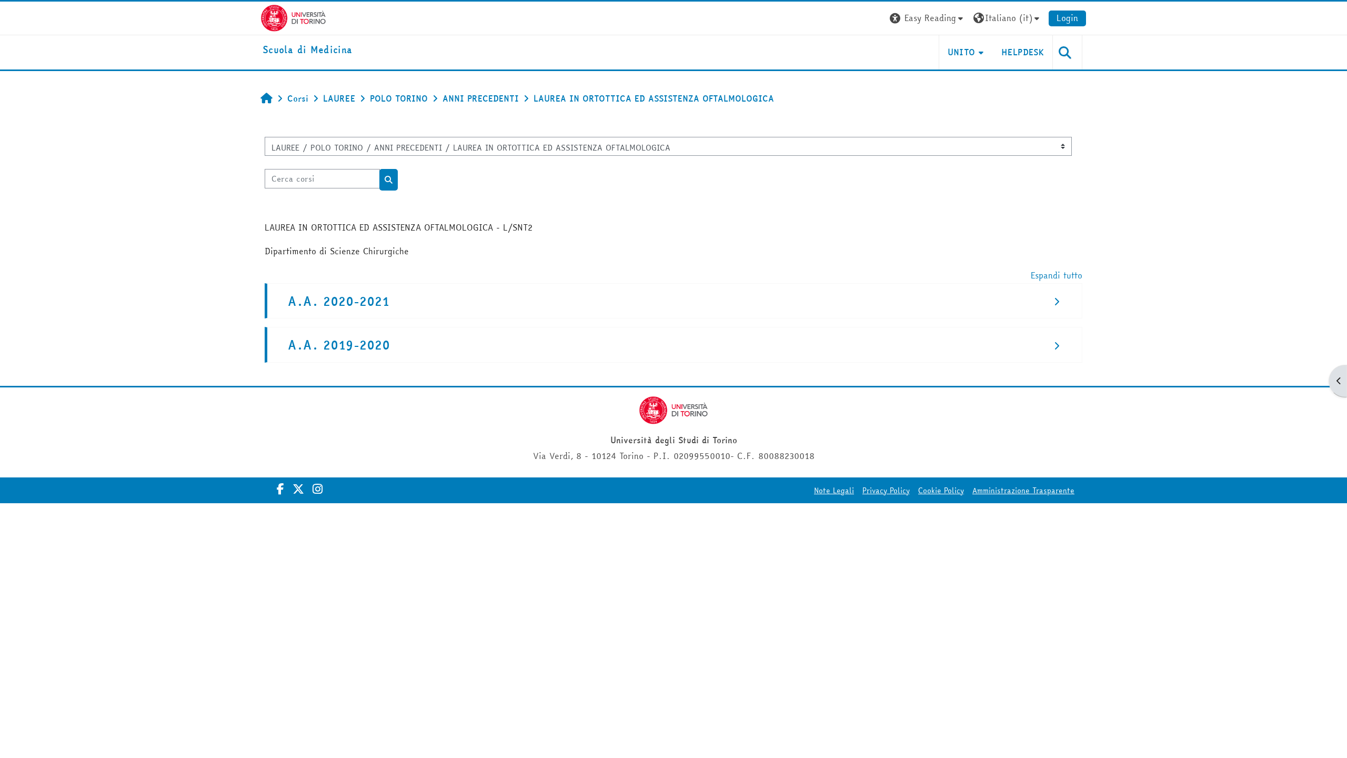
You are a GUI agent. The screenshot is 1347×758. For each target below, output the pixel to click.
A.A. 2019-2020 (339, 345)
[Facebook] (280, 489)
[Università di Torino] (293, 17)
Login (1067, 18)
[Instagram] (317, 489)
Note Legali (834, 490)
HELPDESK (1022, 52)
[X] (298, 489)
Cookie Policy (941, 490)
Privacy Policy (886, 490)
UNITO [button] (962, 52)
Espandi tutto (1056, 275)
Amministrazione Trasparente (1023, 490)
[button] (927, 18)
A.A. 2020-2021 (338, 301)
